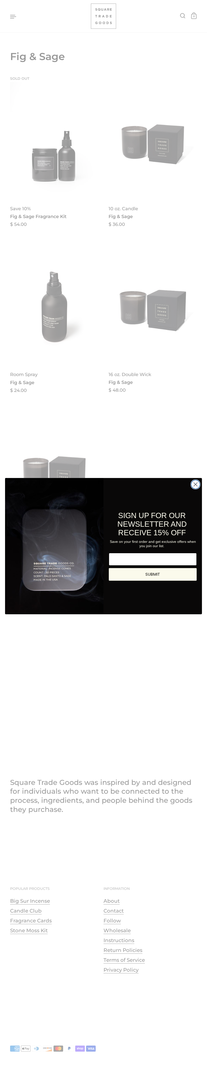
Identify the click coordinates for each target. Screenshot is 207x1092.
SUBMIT (152, 574)
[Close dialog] (195, 484)
